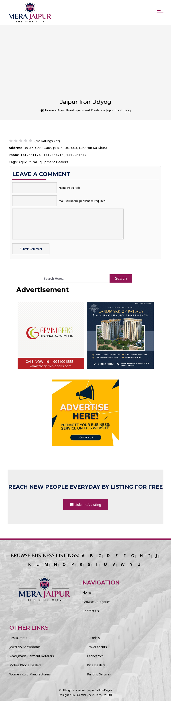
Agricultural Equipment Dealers (79, 110)
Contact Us (91, 611)
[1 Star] (11, 141)
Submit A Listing (88, 504)
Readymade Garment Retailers (31, 656)
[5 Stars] (30, 141)
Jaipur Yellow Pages (100, 690)
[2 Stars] (16, 141)
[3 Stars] (20, 141)
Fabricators (95, 656)
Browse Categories (96, 602)
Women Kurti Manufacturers (30, 674)
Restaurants (18, 638)
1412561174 (30, 155)
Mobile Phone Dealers (25, 665)
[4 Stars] (25, 141)
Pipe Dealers (96, 665)
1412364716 (53, 155)
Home (49, 110)
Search (121, 278)
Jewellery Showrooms (25, 647)
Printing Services (99, 674)
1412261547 (76, 155)
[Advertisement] (85, 65)
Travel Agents (97, 647)
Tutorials (93, 638)
